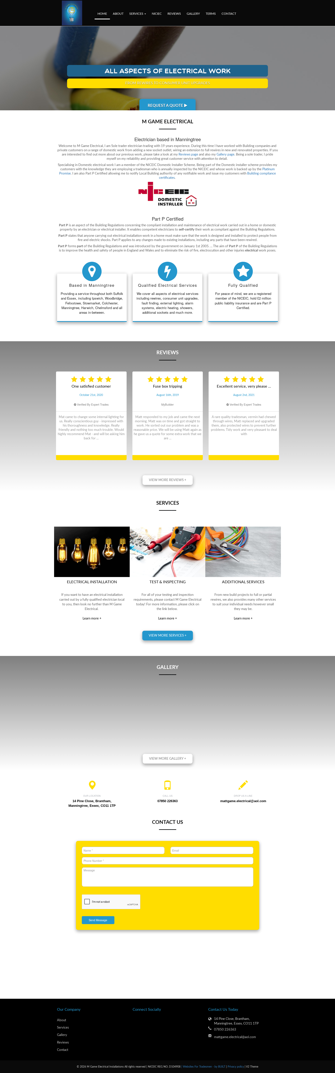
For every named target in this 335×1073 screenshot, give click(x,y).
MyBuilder (91, 420)
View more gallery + (167, 774)
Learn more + (92, 634)
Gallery (193, 13)
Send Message (98, 935)
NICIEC (157, 13)
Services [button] (136, 13)
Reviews (174, 13)
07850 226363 (225, 1045)
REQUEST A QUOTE (166, 106)
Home (102, 13)
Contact (229, 13)
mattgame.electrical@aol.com (243, 816)
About (118, 13)
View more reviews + (167, 495)
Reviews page (188, 154)
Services (63, 1043)
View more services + (167, 651)
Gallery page (225, 154)
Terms (211, 13)
